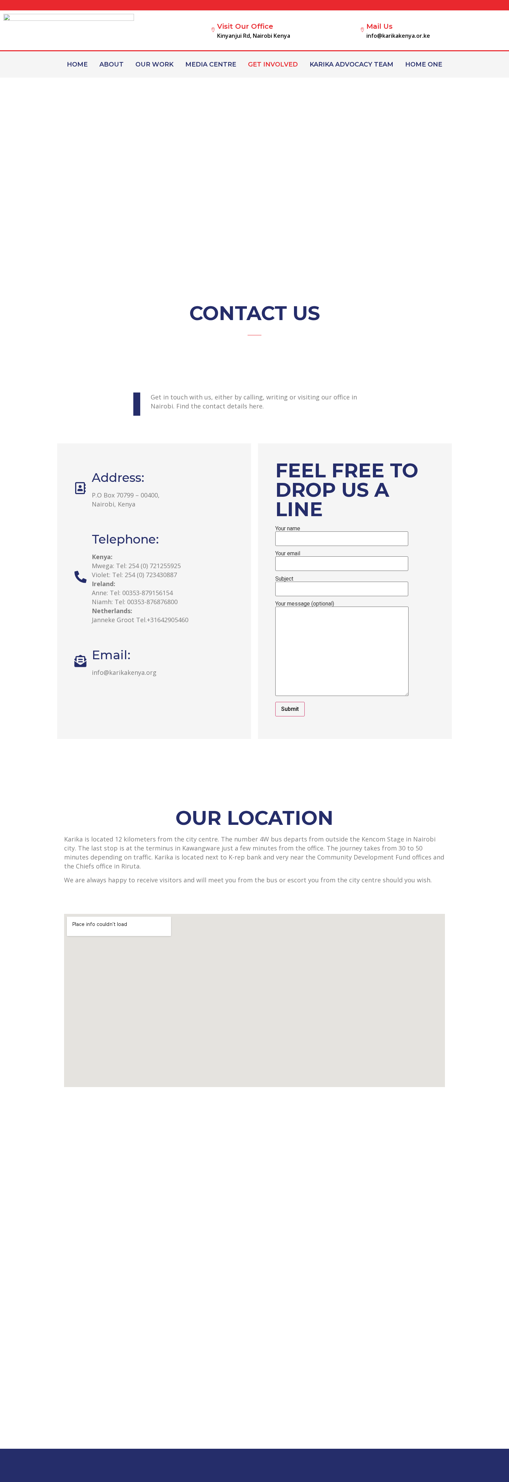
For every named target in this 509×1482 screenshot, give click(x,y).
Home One (423, 64)
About (111, 64)
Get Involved (273, 64)
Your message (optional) (304, 604)
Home (77, 64)
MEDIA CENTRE (210, 64)
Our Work (154, 64)
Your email (287, 554)
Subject (284, 579)
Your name (287, 529)
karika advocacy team (351, 64)
